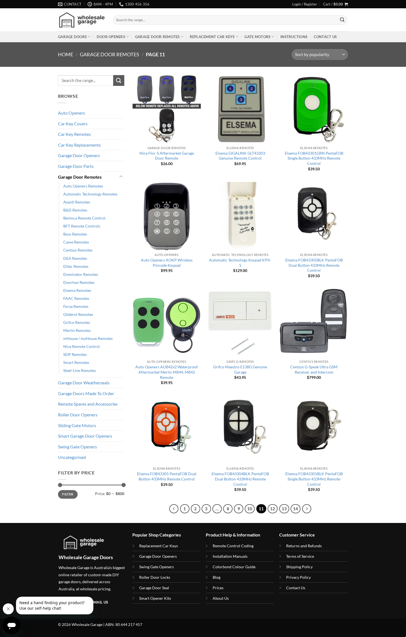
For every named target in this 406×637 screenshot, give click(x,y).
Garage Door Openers (79, 155)
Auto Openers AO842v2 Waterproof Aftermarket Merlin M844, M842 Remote (166, 371)
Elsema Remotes (77, 290)
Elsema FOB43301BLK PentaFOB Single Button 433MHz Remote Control (314, 478)
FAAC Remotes (76, 298)
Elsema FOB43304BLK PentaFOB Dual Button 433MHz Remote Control (240, 478)
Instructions (293, 37)
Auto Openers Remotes (83, 186)
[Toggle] (121, 176)
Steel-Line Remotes (79, 370)
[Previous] (174, 509)
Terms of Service (300, 556)
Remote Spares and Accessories (88, 403)
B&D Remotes (75, 210)
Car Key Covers (73, 123)
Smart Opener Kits (155, 598)
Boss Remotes (75, 234)
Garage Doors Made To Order (86, 393)
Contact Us (325, 37)
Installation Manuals (230, 556)
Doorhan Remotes (78, 282)
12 (272, 508)
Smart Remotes (76, 362)
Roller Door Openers (77, 414)
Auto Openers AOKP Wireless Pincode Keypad (167, 263)
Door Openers (111, 37)
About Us (221, 598)
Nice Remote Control (81, 346)
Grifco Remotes (76, 322)
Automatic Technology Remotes (90, 194)
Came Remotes (76, 242)
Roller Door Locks (154, 577)
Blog (216, 577)
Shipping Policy (299, 566)
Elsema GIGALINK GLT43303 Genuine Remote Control (240, 156)
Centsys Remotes (78, 250)
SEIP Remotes (75, 354)
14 (295, 508)
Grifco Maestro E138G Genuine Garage (240, 369)
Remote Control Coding (233, 545)
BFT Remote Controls (81, 226)
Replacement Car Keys (212, 37)
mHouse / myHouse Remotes (88, 338)
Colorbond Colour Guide (234, 566)
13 (284, 508)
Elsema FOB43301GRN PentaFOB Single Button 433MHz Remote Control (314, 158)
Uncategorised (72, 457)
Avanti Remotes (76, 202)
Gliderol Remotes (78, 314)
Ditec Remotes (75, 266)
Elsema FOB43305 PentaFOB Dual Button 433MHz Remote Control (166, 476)
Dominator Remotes (80, 274)
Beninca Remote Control (84, 218)
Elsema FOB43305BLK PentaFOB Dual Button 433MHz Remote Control (314, 265)
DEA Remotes (75, 258)
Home (65, 54)
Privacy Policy (298, 577)
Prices (218, 587)
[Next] (307, 509)
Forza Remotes (75, 306)
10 (249, 508)
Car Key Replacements (79, 144)
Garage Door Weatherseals (84, 382)
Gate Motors (257, 37)
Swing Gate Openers (77, 446)
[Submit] (342, 20)
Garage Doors (72, 37)
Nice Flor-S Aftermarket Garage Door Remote (166, 156)
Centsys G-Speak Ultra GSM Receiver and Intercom (314, 369)
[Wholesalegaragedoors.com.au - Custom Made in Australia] (81, 20)
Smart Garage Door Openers (85, 435)
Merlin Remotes (77, 330)
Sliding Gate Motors (77, 425)
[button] (304, 4)
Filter (67, 494)
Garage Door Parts (76, 166)
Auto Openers (71, 112)
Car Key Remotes (74, 134)
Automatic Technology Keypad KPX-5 (240, 263)
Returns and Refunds (304, 545)
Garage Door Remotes (157, 37)
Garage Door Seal (154, 587)
